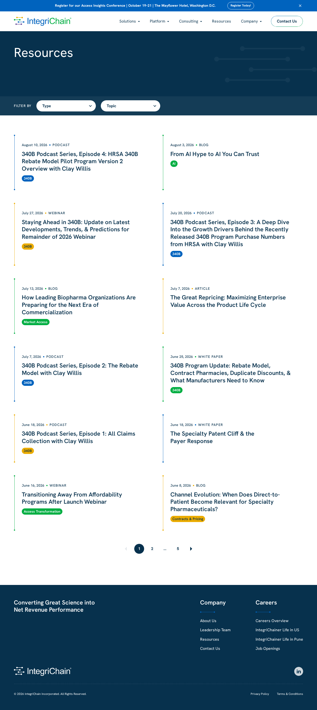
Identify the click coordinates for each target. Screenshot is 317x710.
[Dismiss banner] (300, 6)
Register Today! (241, 5)
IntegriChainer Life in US (277, 629)
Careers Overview (272, 620)
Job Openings (268, 648)
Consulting (188, 21)
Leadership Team (215, 629)
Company (249, 21)
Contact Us (287, 21)
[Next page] (191, 549)
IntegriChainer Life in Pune (279, 639)
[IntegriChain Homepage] (42, 21)
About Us (208, 620)
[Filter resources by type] (66, 105)
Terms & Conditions (290, 694)
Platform (157, 21)
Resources (221, 21)
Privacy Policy (260, 694)
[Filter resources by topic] (130, 105)
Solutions (127, 21)
